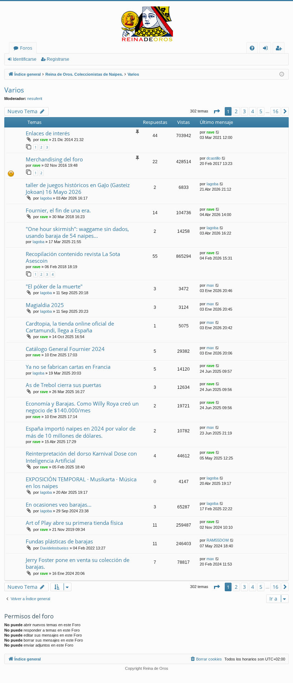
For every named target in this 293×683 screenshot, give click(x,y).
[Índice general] (146, 24)
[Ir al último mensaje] (217, 132)
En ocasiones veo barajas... (58, 504)
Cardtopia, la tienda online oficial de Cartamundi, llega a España (70, 327)
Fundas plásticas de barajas (59, 541)
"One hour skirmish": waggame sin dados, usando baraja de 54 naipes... (77, 232)
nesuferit (34, 98)
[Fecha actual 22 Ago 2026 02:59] (281, 74)
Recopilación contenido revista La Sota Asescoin (73, 257)
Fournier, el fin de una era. (58, 210)
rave (44, 139)
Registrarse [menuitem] (280, 49)
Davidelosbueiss (54, 548)
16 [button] (275, 111)
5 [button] (260, 111)
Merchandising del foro (54, 159)
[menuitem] (252, 48)
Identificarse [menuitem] (267, 49)
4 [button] (252, 111)
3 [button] (244, 111)
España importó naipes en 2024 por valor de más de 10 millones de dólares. (80, 432)
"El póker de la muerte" (54, 286)
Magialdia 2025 (45, 304)
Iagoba (46, 198)
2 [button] (236, 111)
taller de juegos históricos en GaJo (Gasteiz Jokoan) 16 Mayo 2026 (78, 188)
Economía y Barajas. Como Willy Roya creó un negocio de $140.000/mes (82, 407)
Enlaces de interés (48, 133)
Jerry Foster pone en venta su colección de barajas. (77, 563)
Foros (26, 48)
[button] (216, 111)
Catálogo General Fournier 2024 (65, 348)
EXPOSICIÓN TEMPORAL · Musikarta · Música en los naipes (81, 482)
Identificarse (24, 59)
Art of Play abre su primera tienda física (74, 522)
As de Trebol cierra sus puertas (63, 384)
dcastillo (213, 158)
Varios (14, 90)
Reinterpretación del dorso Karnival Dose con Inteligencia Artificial (81, 457)
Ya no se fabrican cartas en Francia (68, 366)
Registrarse (58, 59)
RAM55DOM (218, 540)
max (210, 285)
